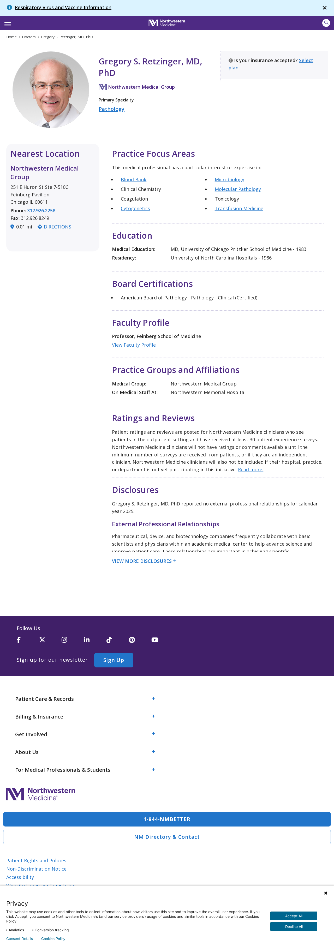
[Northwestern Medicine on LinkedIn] (95, 642)
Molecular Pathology (238, 189)
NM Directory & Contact (167, 836)
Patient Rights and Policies (36, 860)
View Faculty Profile (134, 345)
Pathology (111, 108)
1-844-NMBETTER (167, 819)
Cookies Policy (53, 939)
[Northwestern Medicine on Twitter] (50, 642)
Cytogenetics (135, 208)
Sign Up (113, 659)
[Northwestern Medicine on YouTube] (162, 642)
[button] (7, 22)
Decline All (294, 926)
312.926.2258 (41, 210)
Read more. (250, 469)
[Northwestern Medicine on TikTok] (117, 642)
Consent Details (19, 939)
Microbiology (229, 179)
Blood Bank (133, 179)
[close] (324, 8)
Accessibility (20, 877)
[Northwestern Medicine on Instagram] (73, 642)
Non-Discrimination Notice (36, 869)
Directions (57, 227)
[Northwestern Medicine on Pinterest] (140, 642)
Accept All (293, 916)
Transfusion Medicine (239, 208)
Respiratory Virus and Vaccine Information (63, 7)
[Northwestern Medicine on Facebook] (28, 642)
